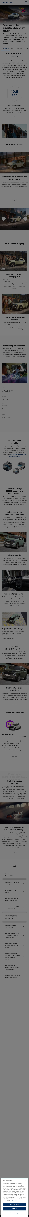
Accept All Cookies (14, 1204)
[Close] (26, 1180)
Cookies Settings (14, 1213)
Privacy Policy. (14, 1200)
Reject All (14, 1208)
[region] (14, 1197)
